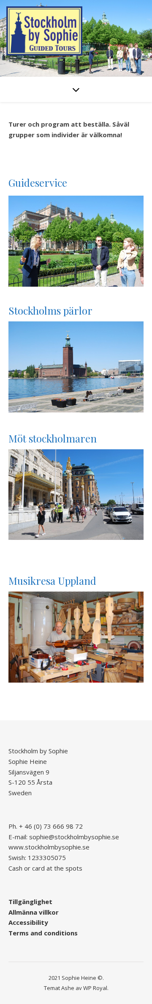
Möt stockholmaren (52, 438)
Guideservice (37, 182)
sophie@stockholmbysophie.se (74, 837)
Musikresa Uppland (52, 580)
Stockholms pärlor (50, 310)
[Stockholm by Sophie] (44, 30)
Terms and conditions (43, 933)
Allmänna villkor (33, 912)
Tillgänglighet (30, 901)
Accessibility (28, 922)
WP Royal (95, 988)
